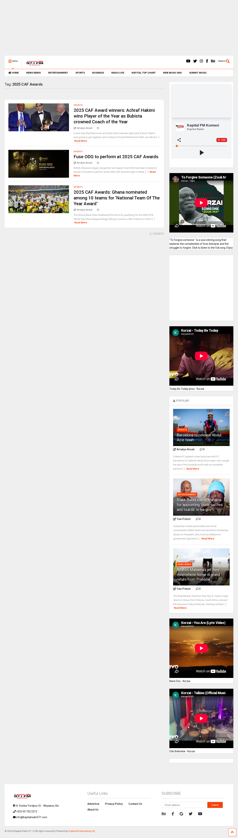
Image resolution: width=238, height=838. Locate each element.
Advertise (93, 803)
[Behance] (213, 61)
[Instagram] (201, 61)
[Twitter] (195, 61)
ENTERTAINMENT (58, 72)
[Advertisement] (116, 30)
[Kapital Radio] (33, 66)
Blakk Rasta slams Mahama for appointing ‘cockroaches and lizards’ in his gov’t (200, 505)
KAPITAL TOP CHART (144, 72)
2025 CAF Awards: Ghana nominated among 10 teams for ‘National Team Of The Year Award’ (117, 198)
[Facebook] (207, 61)
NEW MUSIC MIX (172, 72)
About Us (93, 809)
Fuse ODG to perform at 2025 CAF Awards (116, 156)
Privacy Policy (114, 803)
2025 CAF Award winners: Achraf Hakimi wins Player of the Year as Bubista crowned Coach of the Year (114, 116)
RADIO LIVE (117, 72)
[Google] (181, 814)
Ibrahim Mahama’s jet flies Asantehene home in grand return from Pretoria (198, 574)
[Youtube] (188, 61)
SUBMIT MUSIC (198, 72)
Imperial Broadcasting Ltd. (81, 831)
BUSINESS (98, 72)
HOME (15, 72)
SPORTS (80, 72)
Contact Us (135, 803)
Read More (80, 140)
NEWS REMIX (33, 72)
